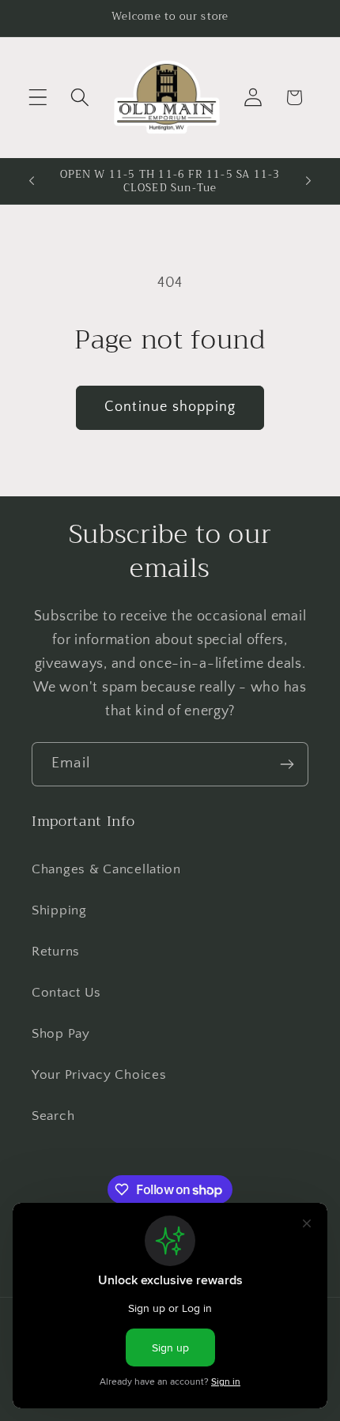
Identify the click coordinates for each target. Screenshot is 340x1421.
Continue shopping (170, 407)
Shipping (59, 910)
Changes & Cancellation (106, 869)
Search (53, 1116)
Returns (56, 951)
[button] (38, 98)
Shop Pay (61, 1034)
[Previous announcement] (31, 181)
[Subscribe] (287, 764)
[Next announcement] (308, 181)
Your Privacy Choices (99, 1075)
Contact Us (66, 993)
